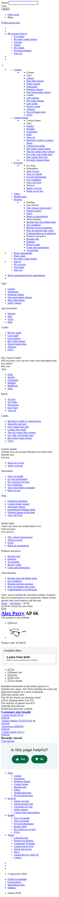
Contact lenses (21, 117)
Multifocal (13, 385)
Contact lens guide (35, 146)
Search (4, 2)
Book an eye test (34, 191)
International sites (16, 885)
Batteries (30, 241)
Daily (29, 134)
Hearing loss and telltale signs (41, 222)
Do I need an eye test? (19, 482)
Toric (10, 388)
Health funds (20, 196)
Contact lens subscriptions (27, 812)
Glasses (17, 69)
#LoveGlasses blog (35, 112)
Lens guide (31, 103)
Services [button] (12, 798)
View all (30, 137)
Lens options (32, 98)
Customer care (21, 837)
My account (20, 264)
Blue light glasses (35, 81)
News (17, 852)
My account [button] (14, 33)
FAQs (29, 114)
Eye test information (36, 177)
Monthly (30, 129)
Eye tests (18, 162)
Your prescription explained (21, 487)
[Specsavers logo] (10, 22)
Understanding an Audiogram (41, 233)
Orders (17, 45)
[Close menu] (2, 65)
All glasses (15, 603)
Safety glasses (33, 83)
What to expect (33, 210)
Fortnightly (31, 131)
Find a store (13, 14)
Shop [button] (10, 773)
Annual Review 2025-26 (26, 854)
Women (11, 313)
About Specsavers (23, 849)
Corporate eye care (23, 806)
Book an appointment (37, 216)
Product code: (8, 642)
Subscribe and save (17, 424)
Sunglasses (31, 86)
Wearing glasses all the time (21, 512)
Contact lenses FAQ (24, 846)
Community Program (24, 843)
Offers (17, 194)
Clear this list (7, 741)
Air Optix (12, 402)
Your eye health (34, 174)
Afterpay (30, 109)
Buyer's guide (33, 106)
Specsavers (13, 405)
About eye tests (21, 801)
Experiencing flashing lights (21, 509)
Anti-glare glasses (16, 506)
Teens (10, 319)
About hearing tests (23, 804)
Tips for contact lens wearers (40, 151)
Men (10, 316)
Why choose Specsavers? (39, 208)
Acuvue (11, 399)
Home (4, 603)
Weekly (30, 126)
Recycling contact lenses (38, 148)
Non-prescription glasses (38, 92)
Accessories (32, 250)
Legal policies (14, 882)
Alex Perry (13, 613)
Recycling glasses (35, 100)
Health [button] (11, 815)
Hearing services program (39, 227)
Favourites (19, 36)
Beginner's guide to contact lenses (24, 421)
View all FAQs (33, 182)
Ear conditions (33, 225)
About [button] (11, 835)
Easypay (18, 42)
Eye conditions (33, 179)
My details (19, 47)
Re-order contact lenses (25, 39)
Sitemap (12, 887)
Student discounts (22, 792)
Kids (10, 322)
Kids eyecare (32, 171)
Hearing (18, 199)
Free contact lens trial (37, 157)
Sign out (18, 53)
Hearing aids (32, 239)
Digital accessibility (17, 879)
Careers (17, 857)
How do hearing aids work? (40, 230)
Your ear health (21, 821)
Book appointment (23, 253)
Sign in (23, 33)
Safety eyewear (34, 188)
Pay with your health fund (39, 154)
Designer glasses (34, 89)
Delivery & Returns (23, 840)
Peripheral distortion (18, 501)
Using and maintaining (37, 247)
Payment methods (22, 50)
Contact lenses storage (19, 504)
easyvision (13, 407)
